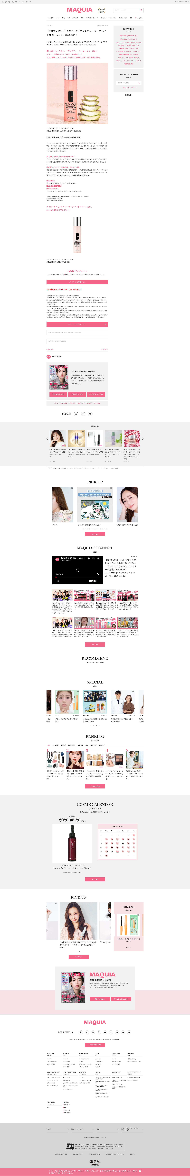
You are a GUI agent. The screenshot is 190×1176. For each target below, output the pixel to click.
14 (128, 843)
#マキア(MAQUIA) (87, 403)
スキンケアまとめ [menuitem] (52, 1061)
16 (101, 847)
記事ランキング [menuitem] (51, 1083)
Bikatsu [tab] (80, 745)
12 (117, 843)
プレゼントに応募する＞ (77, 282)
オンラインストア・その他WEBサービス (129, 1129)
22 (134, 847)
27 (123, 851)
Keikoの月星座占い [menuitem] (117, 1077)
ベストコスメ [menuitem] (112, 18)
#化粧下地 (136, 57)
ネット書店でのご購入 (96, 394)
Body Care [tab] (71, 745)
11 (112, 843)
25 (112, 851)
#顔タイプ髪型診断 (124, 54)
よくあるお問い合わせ (94, 1154)
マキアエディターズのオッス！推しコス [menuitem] (102, 1078)
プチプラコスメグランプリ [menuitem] (70, 1083)
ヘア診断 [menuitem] (97, 1067)
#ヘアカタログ (134, 54)
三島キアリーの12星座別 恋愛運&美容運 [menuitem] (119, 1081)
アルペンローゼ (79, 865)
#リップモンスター (129, 61)
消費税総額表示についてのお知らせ (95, 1137)
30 (101, 855)
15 (134, 843)
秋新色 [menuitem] (81, 1061)
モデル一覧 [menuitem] (67, 1110)
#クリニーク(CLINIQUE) (60, 403)
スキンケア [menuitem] (50, 18)
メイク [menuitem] (58, 18)
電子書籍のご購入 (77, 394)
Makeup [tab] (63, 745)
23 (101, 851)
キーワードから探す (128, 87)
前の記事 (51, 349)
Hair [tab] (87, 745)
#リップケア (129, 57)
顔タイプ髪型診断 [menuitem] (132, 1080)
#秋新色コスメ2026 (136, 42)
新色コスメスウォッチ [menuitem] (85, 1064)
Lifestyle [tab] (93, 745)
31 (106, 855)
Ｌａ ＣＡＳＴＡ (65, 865)
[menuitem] (54, 1055)
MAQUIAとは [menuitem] (67, 1112)
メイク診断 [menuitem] (66, 1067)
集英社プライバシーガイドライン (115, 1154)
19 (117, 847)
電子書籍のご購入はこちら (121, 999)
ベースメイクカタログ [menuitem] (69, 1064)
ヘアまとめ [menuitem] (98, 1064)
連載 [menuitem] (131, 18)
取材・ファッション (77, 1129)
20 (123, 847)
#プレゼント (72, 403)
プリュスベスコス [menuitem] (68, 1089)
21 (128, 847)
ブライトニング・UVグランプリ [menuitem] (70, 1086)
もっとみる (95, 534)
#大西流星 (128, 45)
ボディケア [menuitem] (75, 18)
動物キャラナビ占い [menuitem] (117, 1084)
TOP (49, 468)
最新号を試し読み (58, 394)
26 (117, 851)
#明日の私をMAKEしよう (129, 36)
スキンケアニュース (65, 468)
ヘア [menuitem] (68, 18)
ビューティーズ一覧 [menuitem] (52, 1080)
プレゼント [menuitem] (103, 18)
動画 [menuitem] (65, 1107)
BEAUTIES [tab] (101, 745)
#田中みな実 (135, 45)
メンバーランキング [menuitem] (52, 1085)
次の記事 (103, 349)
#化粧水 (79, 403)
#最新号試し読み (128, 64)
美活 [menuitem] (82, 18)
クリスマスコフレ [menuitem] (84, 1059)
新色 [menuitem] (63, 18)
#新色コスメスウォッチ (131, 48)
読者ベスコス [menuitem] (66, 1080)
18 (112, 847)
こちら (111, 1148)
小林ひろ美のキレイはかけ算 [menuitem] (102, 1082)
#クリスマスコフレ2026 (122, 42)
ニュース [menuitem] (49, 1059)
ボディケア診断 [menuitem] (116, 1064)
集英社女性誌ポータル (181, 1)
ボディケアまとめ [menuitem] (116, 1061)
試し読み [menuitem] (66, 1102)
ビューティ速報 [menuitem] (83, 1067)
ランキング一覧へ (95, 786)
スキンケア (49, 25)
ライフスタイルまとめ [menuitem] (85, 1080)
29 (134, 851)
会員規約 (132, 1154)
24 (106, 851)
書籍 (97, 1129)
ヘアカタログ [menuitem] (99, 1061)
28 (128, 851)
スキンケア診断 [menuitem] (51, 1064)
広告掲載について (78, 1154)
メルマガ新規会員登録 (95, 1044)
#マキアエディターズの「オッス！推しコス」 (128, 51)
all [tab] (49, 745)
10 (106, 843)
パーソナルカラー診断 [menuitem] (134, 1077)
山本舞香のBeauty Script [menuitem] (102, 1097)
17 (106, 847)
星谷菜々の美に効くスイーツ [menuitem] (102, 1093)
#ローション (97, 403)
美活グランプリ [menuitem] (132, 1059)
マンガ (49, 1129)
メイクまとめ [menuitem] (66, 1061)
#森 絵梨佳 (121, 45)
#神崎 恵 (121, 48)
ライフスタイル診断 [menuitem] (84, 1083)
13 (123, 843)
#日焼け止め (121, 57)
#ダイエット (119, 61)
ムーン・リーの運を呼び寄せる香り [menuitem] (119, 1087)
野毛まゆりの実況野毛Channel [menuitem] (101, 1090)
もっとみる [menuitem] (139, 18)
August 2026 (117, 826)
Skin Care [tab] (55, 745)
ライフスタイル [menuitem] (123, 18)
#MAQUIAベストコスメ (128, 39)
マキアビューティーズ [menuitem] (92, 18)
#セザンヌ (138, 61)
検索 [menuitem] (48, 1107)
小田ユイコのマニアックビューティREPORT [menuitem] (102, 1086)
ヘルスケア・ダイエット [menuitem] (134, 1061)
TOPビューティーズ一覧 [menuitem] (53, 1077)
